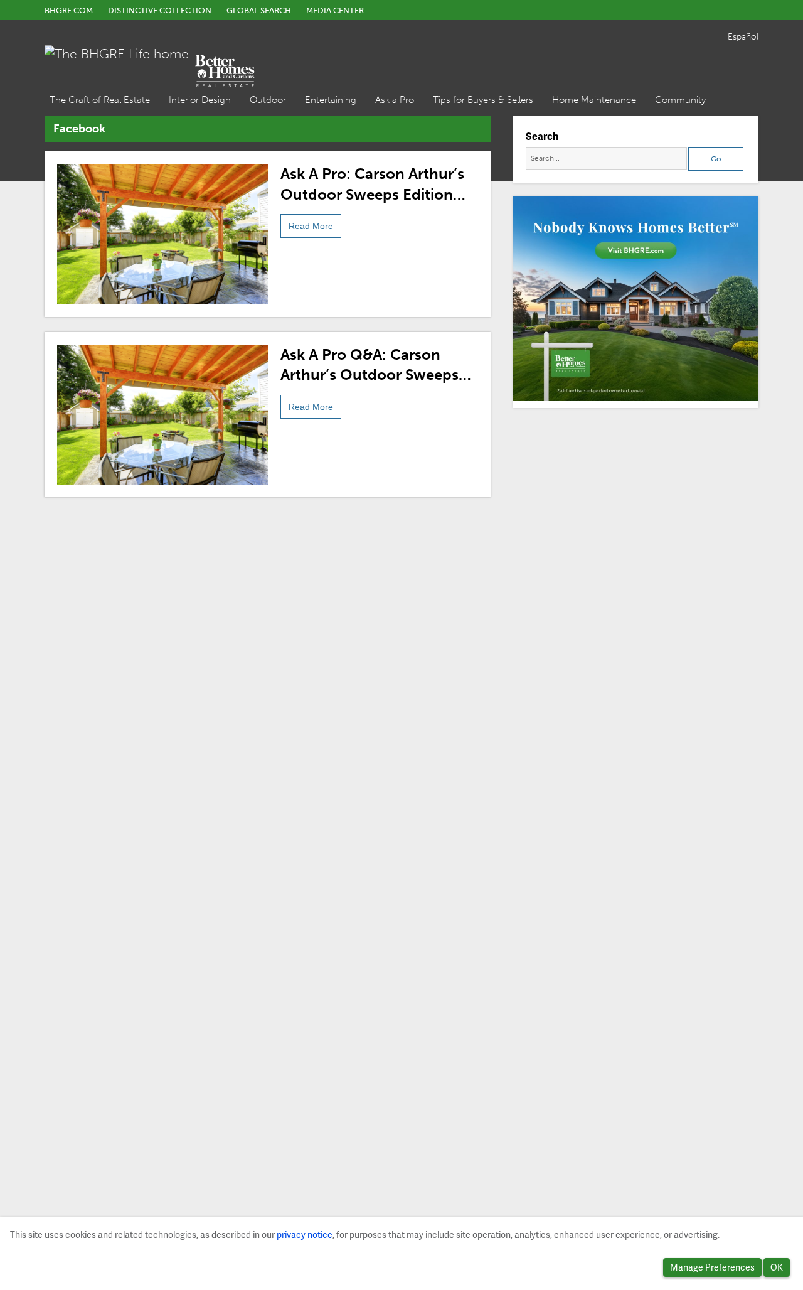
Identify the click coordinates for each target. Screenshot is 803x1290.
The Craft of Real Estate (100, 99)
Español (743, 36)
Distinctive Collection (159, 10)
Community (680, 99)
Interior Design (200, 99)
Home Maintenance (594, 99)
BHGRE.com (69, 10)
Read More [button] (311, 226)
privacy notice (304, 1234)
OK (776, 1267)
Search (542, 136)
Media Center (335, 10)
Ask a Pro (394, 99)
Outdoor (268, 99)
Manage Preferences (712, 1267)
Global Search (258, 10)
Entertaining (330, 99)
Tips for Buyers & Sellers (483, 99)
